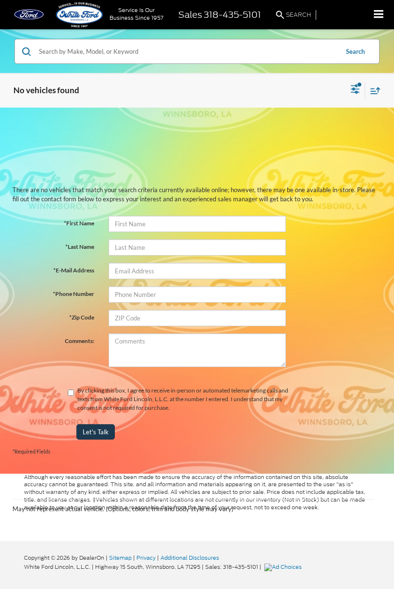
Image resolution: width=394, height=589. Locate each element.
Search (355, 51)
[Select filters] (355, 90)
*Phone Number (73, 293)
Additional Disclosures (189, 558)
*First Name (79, 223)
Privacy (146, 558)
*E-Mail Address (73, 270)
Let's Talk (96, 432)
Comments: (79, 340)
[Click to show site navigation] (379, 14)
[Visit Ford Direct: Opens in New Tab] (284, 567)
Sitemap (120, 558)
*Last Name (79, 246)
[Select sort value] (373, 90)
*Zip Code (81, 317)
